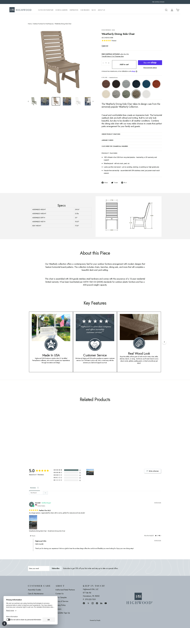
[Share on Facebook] (84, 603)
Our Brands (85, 10)
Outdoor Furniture (45, 10)
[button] (156, 536)
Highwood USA (108, 30)
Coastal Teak (126, 84)
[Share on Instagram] (93, 603)
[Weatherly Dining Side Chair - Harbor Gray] (48, 437)
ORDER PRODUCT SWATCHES (111, 134)
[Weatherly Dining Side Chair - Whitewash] (46, 437)
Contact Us (59, 593)
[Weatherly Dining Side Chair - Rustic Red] (43, 437)
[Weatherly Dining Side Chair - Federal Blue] (37, 437)
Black (116, 84)
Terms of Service (61, 601)
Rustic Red (156, 84)
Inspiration (74, 10)
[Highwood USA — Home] (20, 10)
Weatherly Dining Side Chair (38, 531)
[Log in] (172, 10)
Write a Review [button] (154, 471)
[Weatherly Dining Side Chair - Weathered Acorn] (29, 437)
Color (110, 77)
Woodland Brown (136, 94)
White (146, 94)
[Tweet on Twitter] (88, 603)
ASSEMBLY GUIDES (107, 140)
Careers (58, 609)
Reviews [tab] (33, 488)
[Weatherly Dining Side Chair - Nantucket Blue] (40, 437)
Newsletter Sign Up (62, 612)
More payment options (150, 68)
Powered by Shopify (95, 620)
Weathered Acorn (106, 84)
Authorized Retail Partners (65, 589)
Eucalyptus (126, 94)
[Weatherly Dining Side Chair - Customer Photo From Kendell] (90, 472)
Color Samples (61, 597)
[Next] (164, 342)
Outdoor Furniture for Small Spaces (43, 24)
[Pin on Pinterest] (97, 603)
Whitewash (106, 94)
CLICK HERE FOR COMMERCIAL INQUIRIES (115, 146)
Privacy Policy (60, 605)
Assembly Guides (34, 589)
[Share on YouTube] (106, 603)
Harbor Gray (116, 94)
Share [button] (33, 536)
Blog (94, 10)
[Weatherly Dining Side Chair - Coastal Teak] (35, 437)
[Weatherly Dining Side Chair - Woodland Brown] (54, 437)
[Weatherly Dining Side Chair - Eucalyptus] (51, 437)
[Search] (166, 10)
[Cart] (178, 10)
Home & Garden (61, 10)
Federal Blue (136, 84)
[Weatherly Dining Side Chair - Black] (32, 437)
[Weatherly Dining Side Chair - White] (57, 437)
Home (30, 24)
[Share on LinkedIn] (101, 603)
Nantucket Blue (146, 84)
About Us (101, 10)
